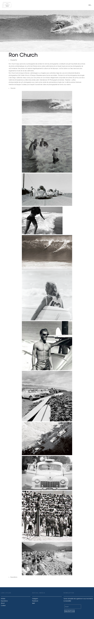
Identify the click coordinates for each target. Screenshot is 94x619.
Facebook (35, 601)
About (2, 603)
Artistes (3, 598)
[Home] (7, 8)
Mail (33, 603)
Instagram (35, 598)
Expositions (4, 601)
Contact (3, 605)
